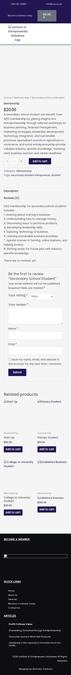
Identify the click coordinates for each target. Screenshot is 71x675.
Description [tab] (11, 191)
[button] (53, 33)
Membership (21, 97)
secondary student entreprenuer (30, 175)
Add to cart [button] (13, 449)
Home (7, 97)
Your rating (18, 295)
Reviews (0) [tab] (11, 198)
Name (13, 328)
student (55, 175)
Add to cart (40, 161)
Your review (18, 304)
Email (12, 344)
